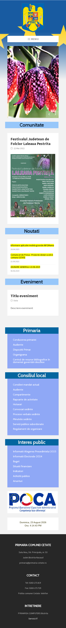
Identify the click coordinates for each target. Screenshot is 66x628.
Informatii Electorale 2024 (27, 456)
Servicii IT (33, 618)
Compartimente (21, 394)
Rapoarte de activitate (25, 399)
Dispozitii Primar (22, 349)
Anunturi (17, 481)
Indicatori (18, 471)
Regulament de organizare (27, 428)
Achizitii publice (21, 476)
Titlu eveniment (24, 295)
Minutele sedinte (22, 419)
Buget (16, 461)
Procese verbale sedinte (26, 414)
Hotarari (17, 404)
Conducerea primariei (24, 339)
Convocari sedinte (23, 409)
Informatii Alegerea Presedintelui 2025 (34, 451)
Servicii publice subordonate (28, 424)
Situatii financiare (22, 466)
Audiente (18, 344)
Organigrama (20, 354)
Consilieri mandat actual (26, 384)
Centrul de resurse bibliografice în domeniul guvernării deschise (31, 361)
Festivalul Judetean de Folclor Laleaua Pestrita (30, 141)
